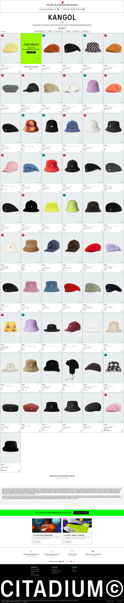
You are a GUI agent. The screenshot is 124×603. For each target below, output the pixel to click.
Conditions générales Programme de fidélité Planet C (11, 601)
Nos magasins (54, 569)
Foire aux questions (35, 574)
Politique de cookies (17, 600)
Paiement (33, 573)
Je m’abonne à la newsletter (81, 512)
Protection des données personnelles (28, 600)
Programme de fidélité (56, 571)
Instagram (74, 571)
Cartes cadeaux (55, 573)
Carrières (2, 600)
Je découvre (68, 541)
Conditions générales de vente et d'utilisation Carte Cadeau (68, 600)
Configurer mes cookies (9, 600)
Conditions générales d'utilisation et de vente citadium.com (46, 600)
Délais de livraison (35, 571)
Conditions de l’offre (24, 601)
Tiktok (73, 569)
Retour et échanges (35, 569)
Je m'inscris (37, 541)
